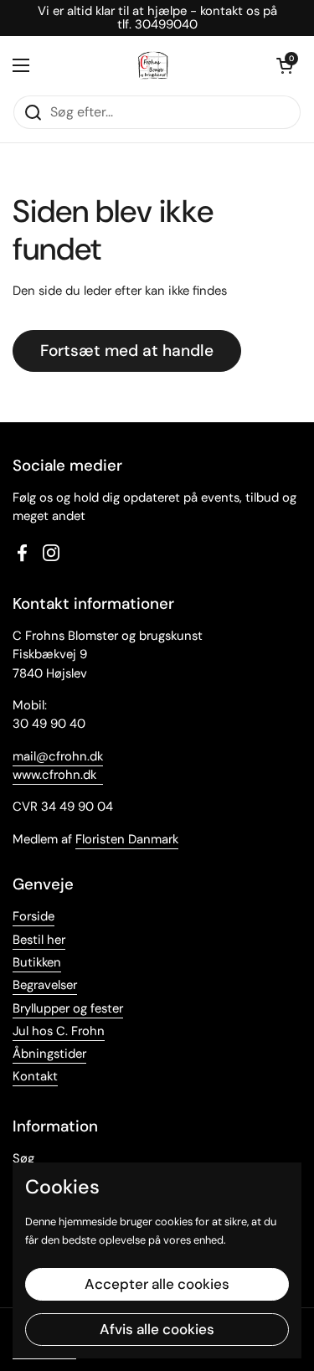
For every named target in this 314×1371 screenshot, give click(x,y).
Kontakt (35, 1076)
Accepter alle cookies (157, 1284)
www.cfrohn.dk (54, 774)
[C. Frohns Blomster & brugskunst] (153, 65)
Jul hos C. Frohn (59, 1031)
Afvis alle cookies (157, 1329)
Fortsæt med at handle (127, 350)
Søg (23, 1158)
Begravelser (45, 985)
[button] (284, 65)
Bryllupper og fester (68, 1008)
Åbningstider (49, 1053)
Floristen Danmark (126, 839)
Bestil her (39, 939)
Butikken (37, 962)
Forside (33, 916)
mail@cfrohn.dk (58, 756)
